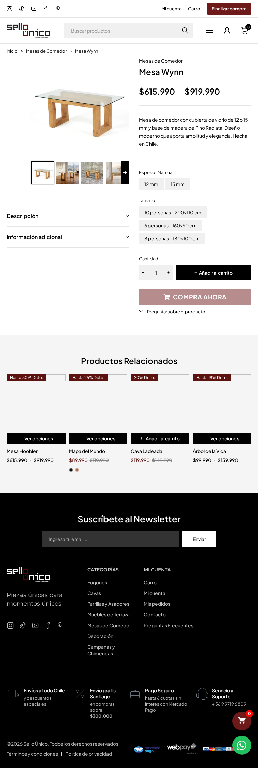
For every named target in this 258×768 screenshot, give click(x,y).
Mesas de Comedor (46, 51)
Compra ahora (200, 297)
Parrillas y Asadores (108, 604)
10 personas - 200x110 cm (172, 212)
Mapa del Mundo (87, 451)
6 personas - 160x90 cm (170, 225)
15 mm (178, 184)
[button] (160, 438)
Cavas (94, 593)
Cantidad (148, 258)
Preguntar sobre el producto (176, 311)
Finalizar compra (229, 8)
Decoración (100, 636)
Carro (194, 8)
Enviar (199, 539)
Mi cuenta (171, 8)
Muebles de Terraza (108, 614)
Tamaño (147, 200)
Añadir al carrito (216, 273)
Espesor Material (156, 172)
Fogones (97, 582)
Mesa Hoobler (22, 451)
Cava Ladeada (146, 451)
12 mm (151, 184)
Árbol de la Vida (209, 451)
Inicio (12, 51)
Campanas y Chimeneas (101, 650)
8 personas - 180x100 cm (172, 238)
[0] (242, 721)
